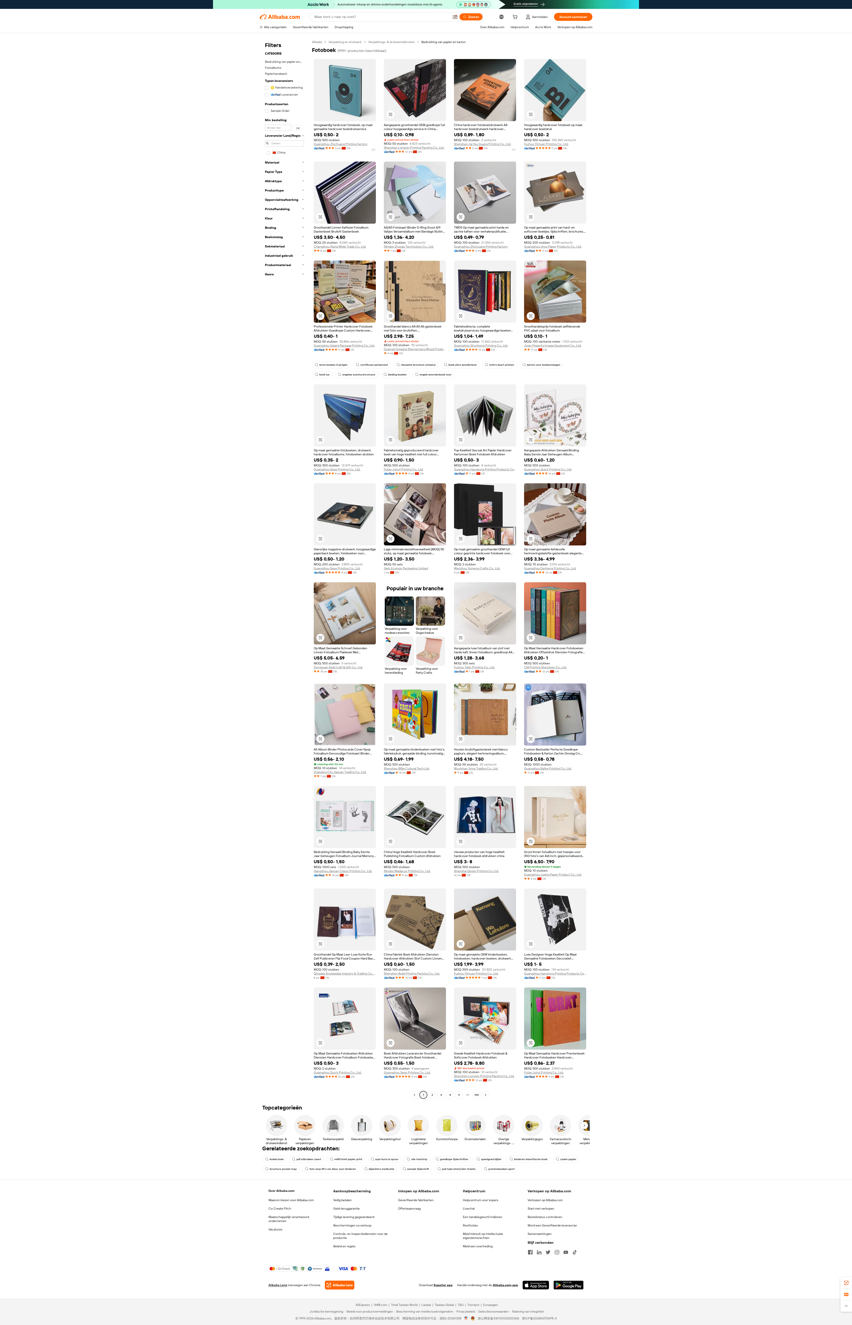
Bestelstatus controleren (545, 1217)
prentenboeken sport (501, 1169)
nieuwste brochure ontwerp (418, 364)
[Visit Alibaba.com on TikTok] (574, 1252)
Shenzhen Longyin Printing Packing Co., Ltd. (414, 147)
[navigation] (284, 569)
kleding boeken (397, 374)
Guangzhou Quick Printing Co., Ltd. (548, 469)
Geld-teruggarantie (346, 1208)
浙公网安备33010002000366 (498, 1318)
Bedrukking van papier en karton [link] (443, 42)
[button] (455, 17)
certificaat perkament (374, 364)
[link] (846, 1283)
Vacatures (275, 1229)
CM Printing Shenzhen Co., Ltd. (545, 667)
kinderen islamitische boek (530, 1159)
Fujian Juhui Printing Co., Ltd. (403, 469)
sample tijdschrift (418, 1169)
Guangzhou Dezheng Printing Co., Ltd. (550, 568)
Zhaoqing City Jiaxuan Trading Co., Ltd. (340, 772)
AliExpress (363, 1305)
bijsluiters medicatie (381, 1169)
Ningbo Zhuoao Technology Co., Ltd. (409, 246)
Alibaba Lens (277, 1285)
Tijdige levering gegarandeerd (353, 1217)
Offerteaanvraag (409, 1208)
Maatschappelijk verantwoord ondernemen (288, 1219)
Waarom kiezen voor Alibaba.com (291, 1200)
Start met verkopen (541, 1208)
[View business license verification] (466, 1318)
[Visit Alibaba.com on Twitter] (548, 1252)
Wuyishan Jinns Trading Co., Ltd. (476, 768)
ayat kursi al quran (386, 1159)
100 (476, 1094)
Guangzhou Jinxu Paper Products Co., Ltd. (553, 246)
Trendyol (473, 1305)
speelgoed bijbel (491, 1159)
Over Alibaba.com (281, 1191)
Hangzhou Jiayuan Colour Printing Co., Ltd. (343, 871)
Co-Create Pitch (279, 1208)
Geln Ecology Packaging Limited (406, 568)
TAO (460, 1305)
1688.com (380, 1305)
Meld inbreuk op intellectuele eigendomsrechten (483, 1236)
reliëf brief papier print (348, 1159)
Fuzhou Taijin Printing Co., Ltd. (474, 667)
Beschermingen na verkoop (352, 1225)
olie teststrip (419, 1159)
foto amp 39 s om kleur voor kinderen (333, 1169)
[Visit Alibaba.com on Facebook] (530, 1252)
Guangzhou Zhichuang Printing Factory (340, 144)
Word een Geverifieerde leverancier (552, 1225)
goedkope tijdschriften (454, 1159)
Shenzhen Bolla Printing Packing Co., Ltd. (412, 973)
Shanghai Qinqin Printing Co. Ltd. (476, 871)
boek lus (324, 374)
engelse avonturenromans (358, 374)
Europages (490, 1305)
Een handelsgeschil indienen (482, 1217)
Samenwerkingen (540, 1234)
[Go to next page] (485, 1095)
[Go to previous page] (414, 1095)
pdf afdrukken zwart (308, 1159)
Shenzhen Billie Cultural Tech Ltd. (407, 768)
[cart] (516, 17)
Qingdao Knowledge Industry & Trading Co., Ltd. (345, 973)
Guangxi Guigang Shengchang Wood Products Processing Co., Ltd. (415, 349)
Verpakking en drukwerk (345, 42)
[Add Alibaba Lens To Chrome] (339, 1285)
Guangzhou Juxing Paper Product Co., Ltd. (553, 874)
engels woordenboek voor (436, 374)
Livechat (469, 1208)
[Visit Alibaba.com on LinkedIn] (539, 1252)
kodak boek (277, 1159)
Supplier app (443, 1285)
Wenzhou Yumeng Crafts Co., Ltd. (477, 568)
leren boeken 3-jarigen (333, 364)
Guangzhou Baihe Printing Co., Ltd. (548, 768)
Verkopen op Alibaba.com (545, 1200)
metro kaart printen (501, 364)
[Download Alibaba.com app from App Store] (536, 1285)
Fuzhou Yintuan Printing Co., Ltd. (546, 144)
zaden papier (568, 1159)
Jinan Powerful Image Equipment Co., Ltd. (552, 345)
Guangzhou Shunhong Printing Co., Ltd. (481, 345)
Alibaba (317, 42)
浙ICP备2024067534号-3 (539, 1318)
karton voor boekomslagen (543, 364)
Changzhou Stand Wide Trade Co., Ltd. (340, 246)
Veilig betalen (342, 1200)
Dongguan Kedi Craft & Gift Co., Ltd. (338, 667)
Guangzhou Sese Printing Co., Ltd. (337, 469)
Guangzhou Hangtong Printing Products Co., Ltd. (485, 469)
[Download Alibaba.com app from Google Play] (569, 1285)
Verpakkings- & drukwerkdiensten (391, 42)
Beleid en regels (344, 1246)
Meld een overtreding (478, 1246)
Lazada (426, 1305)
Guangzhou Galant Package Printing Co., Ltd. (344, 345)
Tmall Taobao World (404, 1305)
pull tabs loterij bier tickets (458, 1169)
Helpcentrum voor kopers (480, 1200)
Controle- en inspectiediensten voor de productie (360, 1236)
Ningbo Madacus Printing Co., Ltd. (407, 871)
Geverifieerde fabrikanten (416, 1200)
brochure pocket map (283, 1169)
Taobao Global (444, 1305)
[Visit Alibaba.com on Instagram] (557, 1252)
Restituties (470, 1225)
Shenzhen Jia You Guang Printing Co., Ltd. (482, 144)
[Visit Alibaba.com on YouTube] (565, 1252)
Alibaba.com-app (505, 1285)
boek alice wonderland (462, 364)
